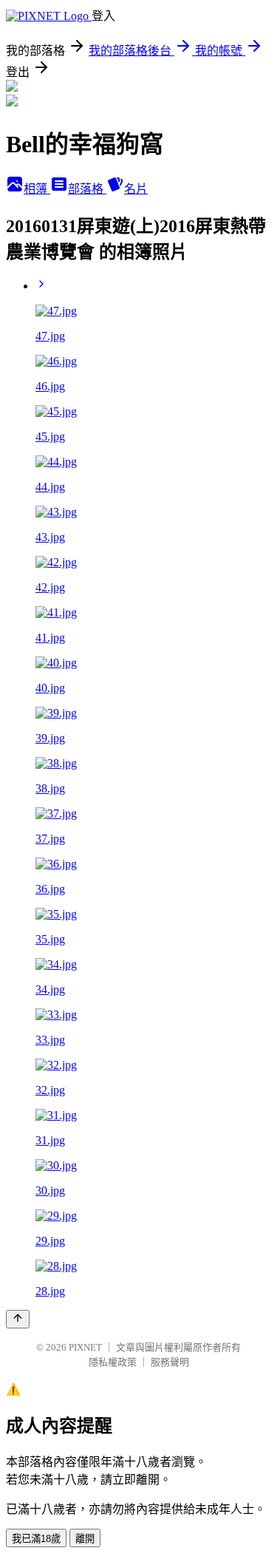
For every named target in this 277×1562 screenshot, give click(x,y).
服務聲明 (170, 1362)
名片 (136, 189)
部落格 (87, 189)
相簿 (37, 189)
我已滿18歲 (36, 1538)
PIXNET (85, 1347)
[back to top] (18, 1319)
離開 (85, 1538)
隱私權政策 (113, 1362)
